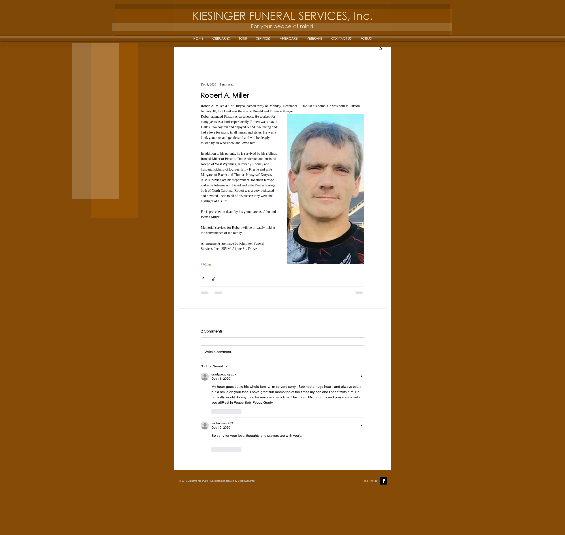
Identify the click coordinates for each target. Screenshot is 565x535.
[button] (381, 48)
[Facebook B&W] (383, 481)
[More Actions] (361, 376)
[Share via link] (214, 279)
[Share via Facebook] (203, 279)
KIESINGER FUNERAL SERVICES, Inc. (282, 15)
